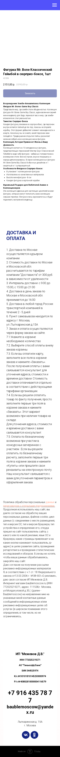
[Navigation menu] (54, 5)
